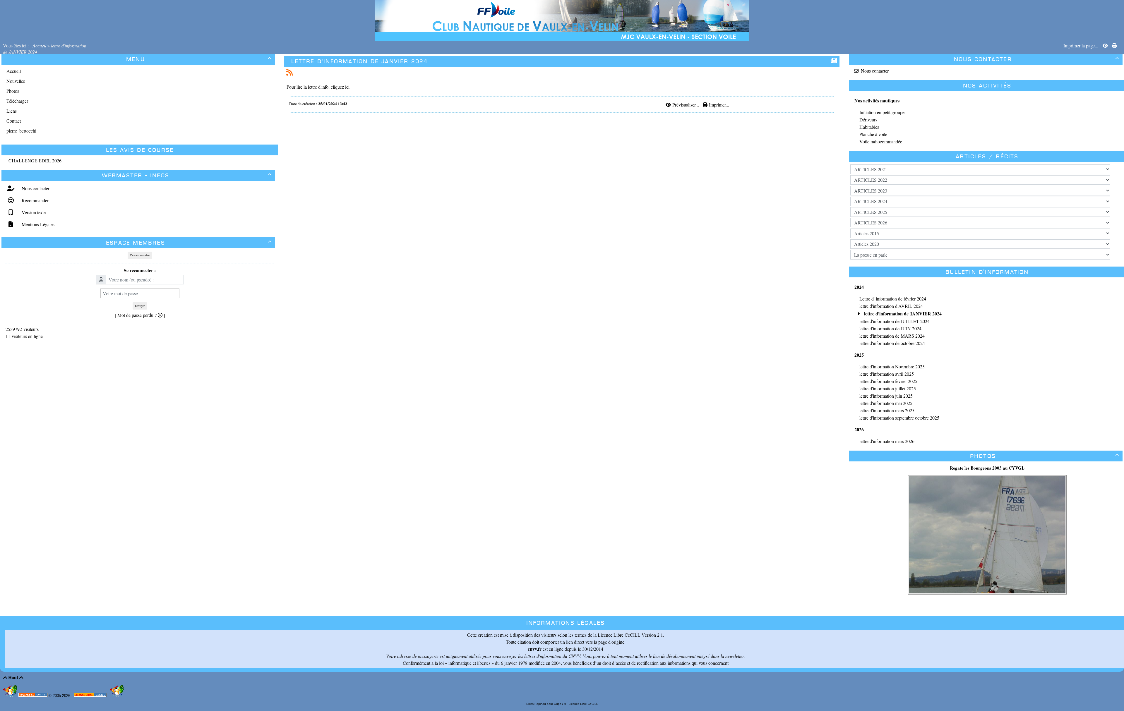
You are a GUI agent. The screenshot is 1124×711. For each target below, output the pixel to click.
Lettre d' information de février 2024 (892, 299)
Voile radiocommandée (880, 141)
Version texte (33, 212)
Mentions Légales (37, 224)
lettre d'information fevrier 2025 (888, 381)
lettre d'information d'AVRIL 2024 (891, 306)
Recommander (34, 200)
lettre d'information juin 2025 (886, 396)
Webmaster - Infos (187, 175)
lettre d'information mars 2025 (886, 410)
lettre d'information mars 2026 (886, 441)
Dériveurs (868, 119)
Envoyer (140, 306)
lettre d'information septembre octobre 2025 (899, 418)
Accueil (39, 45)
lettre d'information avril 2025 (886, 374)
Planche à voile (873, 134)
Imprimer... (718, 105)
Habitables (869, 127)
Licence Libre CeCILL (583, 703)
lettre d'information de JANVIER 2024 (359, 61)
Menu (199, 59)
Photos (1044, 456)
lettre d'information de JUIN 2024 (890, 328)
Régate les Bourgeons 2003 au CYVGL (987, 468)
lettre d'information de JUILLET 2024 (894, 321)
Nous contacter (34, 188)
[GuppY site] (10, 695)
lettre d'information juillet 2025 (887, 388)
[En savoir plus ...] (90, 696)
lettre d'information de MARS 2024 (892, 336)
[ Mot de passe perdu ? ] (140, 315)
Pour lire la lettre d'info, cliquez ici (318, 87)
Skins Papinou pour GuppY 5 (547, 703)
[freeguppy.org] (33, 696)
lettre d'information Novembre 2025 (892, 366)
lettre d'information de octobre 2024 (892, 343)
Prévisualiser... (685, 105)
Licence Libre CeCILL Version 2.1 (630, 635)
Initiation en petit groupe (881, 112)
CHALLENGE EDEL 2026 (34, 160)
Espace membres (189, 243)
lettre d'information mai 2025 (885, 403)
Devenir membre (140, 255)
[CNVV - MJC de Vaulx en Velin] (562, 20)
